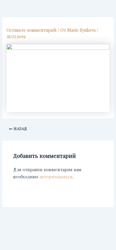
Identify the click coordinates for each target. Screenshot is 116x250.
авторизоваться (56, 177)
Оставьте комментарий (32, 30)
